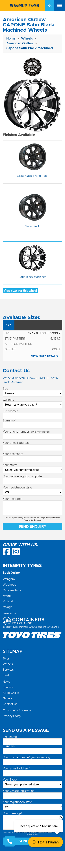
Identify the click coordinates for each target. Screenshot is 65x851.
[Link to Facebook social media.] (7, 551)
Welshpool (10, 584)
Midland (8, 601)
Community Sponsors (17, 710)
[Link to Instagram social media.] (16, 551)
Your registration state (17, 487)
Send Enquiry (32, 526)
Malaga (7, 607)
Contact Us (10, 704)
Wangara (9, 579)
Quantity (8, 399)
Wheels (8, 664)
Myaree (7, 595)
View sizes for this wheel (20, 290)
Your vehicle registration (18, 791)
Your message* (12, 498)
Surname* (9, 420)
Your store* (10, 465)
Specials (8, 687)
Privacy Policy (51, 518)
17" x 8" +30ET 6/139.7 (44, 333)
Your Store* (10, 779)
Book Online (11, 692)
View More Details (44, 356)
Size (5, 388)
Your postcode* (13, 454)
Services (8, 669)
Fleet (6, 675)
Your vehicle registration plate (22, 476)
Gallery (7, 698)
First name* (10, 411)
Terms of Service (30, 520)
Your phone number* (26, 431)
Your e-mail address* (16, 442)
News (6, 681)
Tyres (6, 658)
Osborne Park (12, 590)
